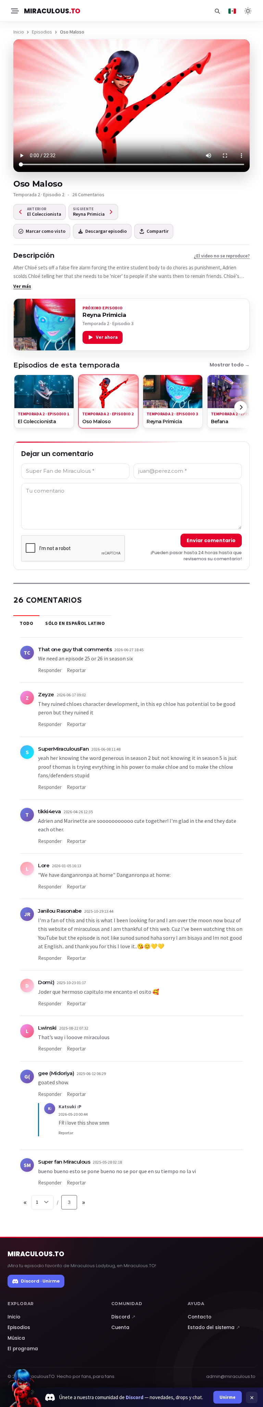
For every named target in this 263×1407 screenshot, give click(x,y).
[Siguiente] (240, 407)
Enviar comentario (211, 540)
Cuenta (120, 1327)
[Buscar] (217, 11)
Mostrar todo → (230, 364)
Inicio (18, 32)
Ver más (22, 286)
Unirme (228, 1397)
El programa (23, 1348)
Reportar (76, 670)
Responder (50, 670)
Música (16, 1338)
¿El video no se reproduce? (222, 256)
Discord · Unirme (40, 1281)
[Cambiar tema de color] (247, 11)
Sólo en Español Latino (75, 623)
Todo (26, 623)
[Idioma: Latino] (232, 11)
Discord (123, 1317)
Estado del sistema (214, 1327)
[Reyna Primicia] (44, 324)
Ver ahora (107, 337)
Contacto (199, 1317)
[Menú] (14, 11)
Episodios (42, 32)
